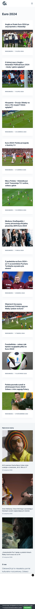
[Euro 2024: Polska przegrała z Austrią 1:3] (17, 157)
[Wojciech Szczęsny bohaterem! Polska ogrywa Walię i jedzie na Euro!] (17, 320)
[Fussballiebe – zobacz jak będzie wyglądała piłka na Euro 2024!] (17, 361)
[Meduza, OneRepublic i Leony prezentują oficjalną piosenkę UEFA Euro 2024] (17, 237)
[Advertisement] (17, 591)
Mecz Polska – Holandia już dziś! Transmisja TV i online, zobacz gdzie (16, 183)
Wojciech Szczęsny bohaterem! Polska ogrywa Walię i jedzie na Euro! (16, 306)
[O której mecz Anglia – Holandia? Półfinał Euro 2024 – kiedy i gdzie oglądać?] (17, 79)
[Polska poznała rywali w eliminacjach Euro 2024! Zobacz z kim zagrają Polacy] (17, 401)
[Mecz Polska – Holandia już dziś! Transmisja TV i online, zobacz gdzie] (17, 197)
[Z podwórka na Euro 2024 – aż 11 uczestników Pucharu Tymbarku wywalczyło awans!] (17, 280)
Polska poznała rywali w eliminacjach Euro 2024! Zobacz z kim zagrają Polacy (17, 387)
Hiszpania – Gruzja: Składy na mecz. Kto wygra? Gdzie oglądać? (17, 105)
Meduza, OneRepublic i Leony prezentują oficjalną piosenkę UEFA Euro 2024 (16, 223)
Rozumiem (27, 607)
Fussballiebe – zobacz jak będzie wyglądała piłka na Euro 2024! (16, 346)
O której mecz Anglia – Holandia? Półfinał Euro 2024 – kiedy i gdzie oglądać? (17, 64)
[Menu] (32, 3)
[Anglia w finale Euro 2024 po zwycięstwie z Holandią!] (17, 38)
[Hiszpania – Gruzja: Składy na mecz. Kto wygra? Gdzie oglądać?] (17, 119)
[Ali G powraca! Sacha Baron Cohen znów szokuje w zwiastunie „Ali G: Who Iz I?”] (17, 446)
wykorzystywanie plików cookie (13, 607)
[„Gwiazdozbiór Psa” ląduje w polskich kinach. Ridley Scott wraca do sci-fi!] (17, 533)
